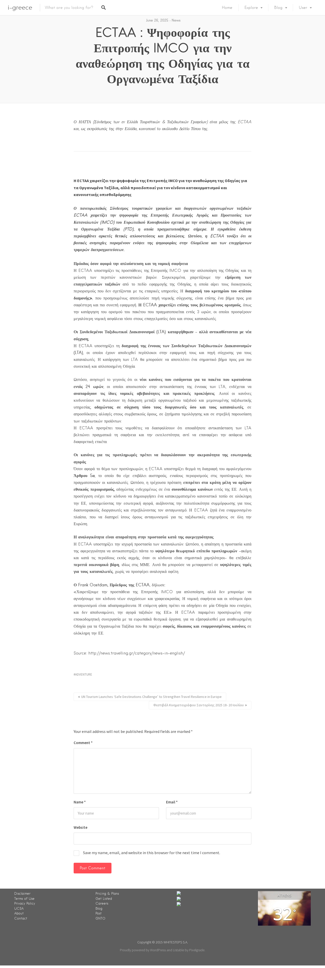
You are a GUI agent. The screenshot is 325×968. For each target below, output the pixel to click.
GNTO (100, 918)
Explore (251, 7)
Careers (101, 903)
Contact (20, 918)
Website (80, 827)
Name (80, 802)
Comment (83, 742)
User (303, 7)
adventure (83, 674)
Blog (278, 7)
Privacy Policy (24, 903)
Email (172, 802)
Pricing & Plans (107, 893)
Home (227, 7)
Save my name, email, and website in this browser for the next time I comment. (151, 852)
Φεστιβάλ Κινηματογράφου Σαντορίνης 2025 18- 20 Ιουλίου (198, 705)
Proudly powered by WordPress (143, 950)
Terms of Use (24, 899)
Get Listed (103, 899)
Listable (178, 950)
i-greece (20, 7)
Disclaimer (22, 893)
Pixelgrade (196, 950)
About (19, 913)
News (176, 20)
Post (98, 913)
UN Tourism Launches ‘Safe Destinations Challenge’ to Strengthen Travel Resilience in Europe (151, 696)
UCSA (19, 908)
